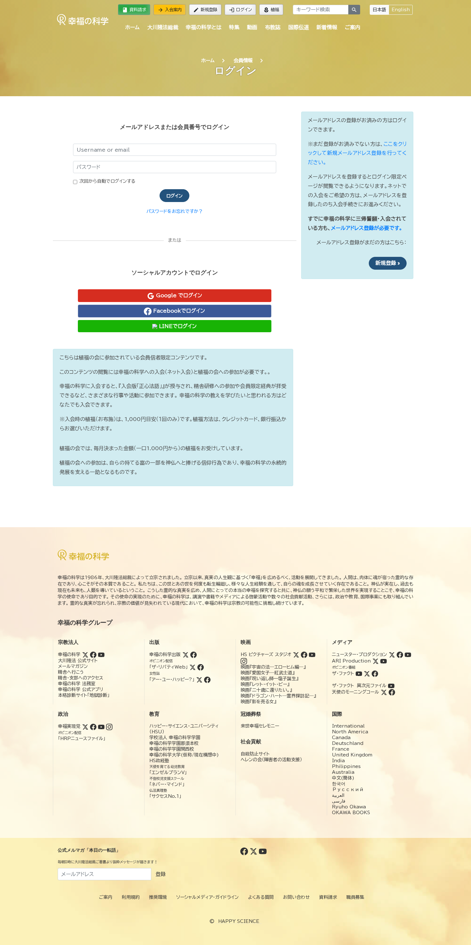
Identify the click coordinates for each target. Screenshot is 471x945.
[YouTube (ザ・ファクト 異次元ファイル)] (391, 685)
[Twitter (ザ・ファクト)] (367, 673)
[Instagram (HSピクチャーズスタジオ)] (244, 661)
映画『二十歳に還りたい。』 (266, 690)
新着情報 (327, 27)
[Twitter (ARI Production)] (375, 661)
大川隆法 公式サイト (78, 660)
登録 (160, 874)
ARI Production (351, 661)
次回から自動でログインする (107, 181)
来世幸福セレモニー (260, 726)
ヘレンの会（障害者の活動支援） (271, 759)
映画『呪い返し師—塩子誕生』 (269, 678)
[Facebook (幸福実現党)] (93, 726)
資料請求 (134, 10)
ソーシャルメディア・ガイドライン (207, 897)
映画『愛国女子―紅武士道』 (267, 673)
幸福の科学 (69, 654)
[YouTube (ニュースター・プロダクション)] (408, 654)
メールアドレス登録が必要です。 (366, 228)
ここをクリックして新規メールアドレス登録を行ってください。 (357, 153)
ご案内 (352, 27)
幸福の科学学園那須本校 (174, 743)
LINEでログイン (177, 326)
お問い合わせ (296, 897)
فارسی (338, 801)
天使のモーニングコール (355, 692)
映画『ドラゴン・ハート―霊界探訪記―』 (278, 696)
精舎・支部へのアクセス (80, 678)
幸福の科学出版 (165, 654)
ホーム (132, 27)
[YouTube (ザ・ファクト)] (359, 673)
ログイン (240, 10)
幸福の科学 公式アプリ (80, 689)
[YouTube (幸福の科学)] (101, 654)
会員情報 (243, 60)
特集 (234, 27)
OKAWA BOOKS (351, 812)
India (338, 760)
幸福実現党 (69, 726)
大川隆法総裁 (162, 27)
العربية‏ (338, 795)
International (348, 726)
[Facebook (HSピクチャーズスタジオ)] (304, 654)
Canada (341, 737)
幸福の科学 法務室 (76, 683)
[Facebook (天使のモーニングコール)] (392, 692)
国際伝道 (298, 27)
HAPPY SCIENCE (238, 921)
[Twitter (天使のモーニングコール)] (384, 692)
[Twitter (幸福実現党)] (85, 726)
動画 (252, 27)
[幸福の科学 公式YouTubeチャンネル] (263, 851)
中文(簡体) (343, 778)
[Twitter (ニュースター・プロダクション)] (392, 654)
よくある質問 (261, 897)
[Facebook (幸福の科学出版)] (193, 654)
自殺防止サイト (255, 754)
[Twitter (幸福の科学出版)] (185, 654)
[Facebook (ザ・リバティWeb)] (200, 667)
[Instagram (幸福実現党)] (109, 726)
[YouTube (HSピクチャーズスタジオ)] (312, 654)
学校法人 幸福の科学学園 (174, 737)
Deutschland (347, 743)
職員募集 (355, 897)
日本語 (379, 9)
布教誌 (272, 27)
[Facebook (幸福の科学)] (93, 654)
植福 (271, 10)
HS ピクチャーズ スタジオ (266, 654)
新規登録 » (388, 263)
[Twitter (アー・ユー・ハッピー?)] (199, 679)
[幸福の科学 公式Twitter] (254, 851)
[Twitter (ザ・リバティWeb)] (192, 667)
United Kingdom (352, 755)
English (401, 9)
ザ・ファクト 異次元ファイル (359, 685)
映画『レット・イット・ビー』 (265, 684)
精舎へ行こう (71, 672)
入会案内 (170, 10)
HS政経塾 (159, 760)
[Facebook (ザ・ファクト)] (375, 673)
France (340, 749)
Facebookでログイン (178, 310)
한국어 (338, 783)
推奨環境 (158, 897)
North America (350, 732)
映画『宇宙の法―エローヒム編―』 (273, 667)
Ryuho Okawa (349, 807)
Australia (343, 772)
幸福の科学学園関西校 (171, 749)
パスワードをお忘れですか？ (174, 211)
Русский (348, 789)
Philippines (346, 766)
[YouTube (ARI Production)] (383, 661)
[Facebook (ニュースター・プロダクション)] (400, 654)
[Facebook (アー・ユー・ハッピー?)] (207, 679)
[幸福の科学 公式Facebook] (245, 851)
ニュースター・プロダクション (359, 654)
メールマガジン (73, 666)
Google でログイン (178, 295)
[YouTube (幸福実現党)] (101, 726)
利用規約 (131, 897)
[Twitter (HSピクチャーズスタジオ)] (296, 654)
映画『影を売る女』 (258, 701)
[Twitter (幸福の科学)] (85, 654)
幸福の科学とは (203, 27)
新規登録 (205, 10)
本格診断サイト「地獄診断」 (84, 695)
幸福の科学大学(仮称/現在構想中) (184, 755)
